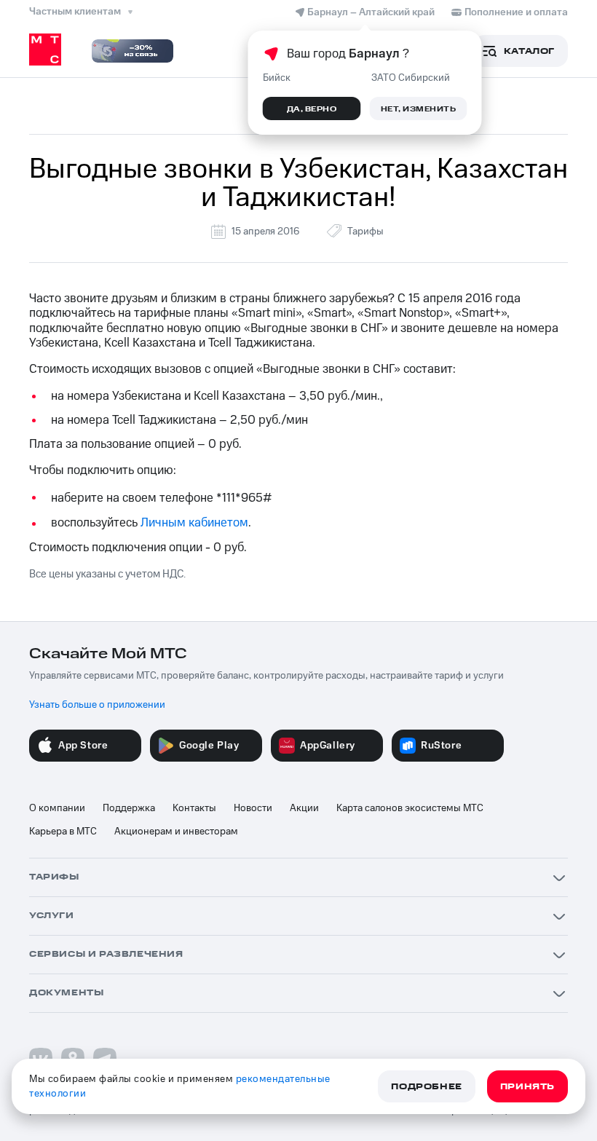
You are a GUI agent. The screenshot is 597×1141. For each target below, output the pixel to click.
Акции (304, 808)
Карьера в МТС (63, 831)
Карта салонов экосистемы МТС (409, 808)
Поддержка (129, 808)
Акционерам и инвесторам (176, 831)
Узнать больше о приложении (97, 705)
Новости (253, 808)
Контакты (194, 808)
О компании (57, 808)
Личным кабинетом (194, 523)
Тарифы (365, 231)
